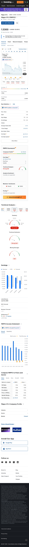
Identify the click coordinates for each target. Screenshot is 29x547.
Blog (17, 470)
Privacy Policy (4, 533)
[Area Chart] (5, 49)
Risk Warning (4, 538)
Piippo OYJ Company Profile (11, 404)
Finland (26, 416)
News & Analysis (17, 42)
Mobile (17, 473)
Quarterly (9, 331)
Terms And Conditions (6, 528)
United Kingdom (20, 5)
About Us (3, 470)
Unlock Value (23, 88)
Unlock (16, 397)
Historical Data (10, 45)
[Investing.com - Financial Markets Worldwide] (9, 2)
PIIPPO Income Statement (10, 324)
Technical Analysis (8, 205)
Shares (3, 5)
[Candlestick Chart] (2, 49)
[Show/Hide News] (10, 49)
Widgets (18, 479)
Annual (3, 331)
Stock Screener (11, 5)
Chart (9, 42)
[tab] (8, 210)
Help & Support (5, 476)
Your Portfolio (19, 476)
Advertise (3, 473)
